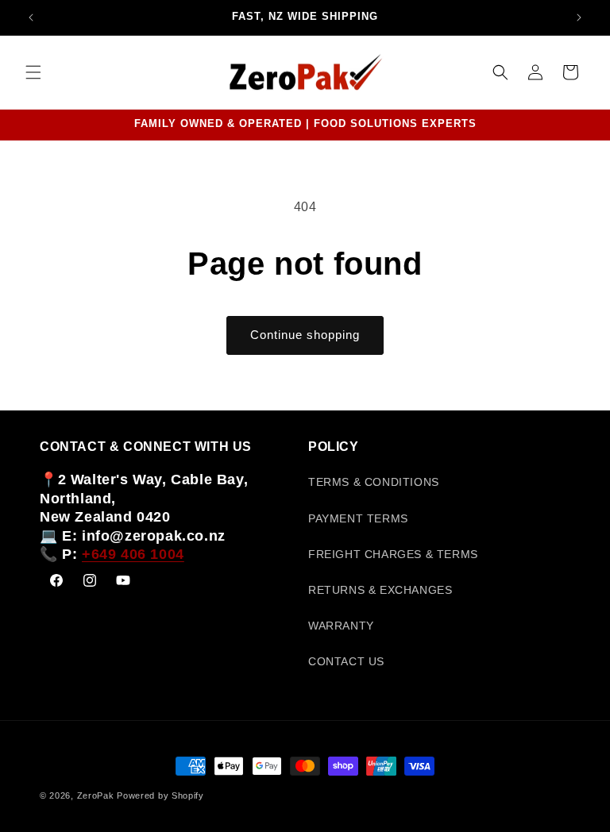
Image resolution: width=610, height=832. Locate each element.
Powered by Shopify (160, 795)
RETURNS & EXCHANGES (380, 590)
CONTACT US (346, 661)
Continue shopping (305, 334)
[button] (33, 72)
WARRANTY (341, 625)
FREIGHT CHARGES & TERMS (393, 554)
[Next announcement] (579, 17)
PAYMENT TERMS (358, 518)
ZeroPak (95, 795)
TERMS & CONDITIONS (373, 482)
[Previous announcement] (31, 17)
